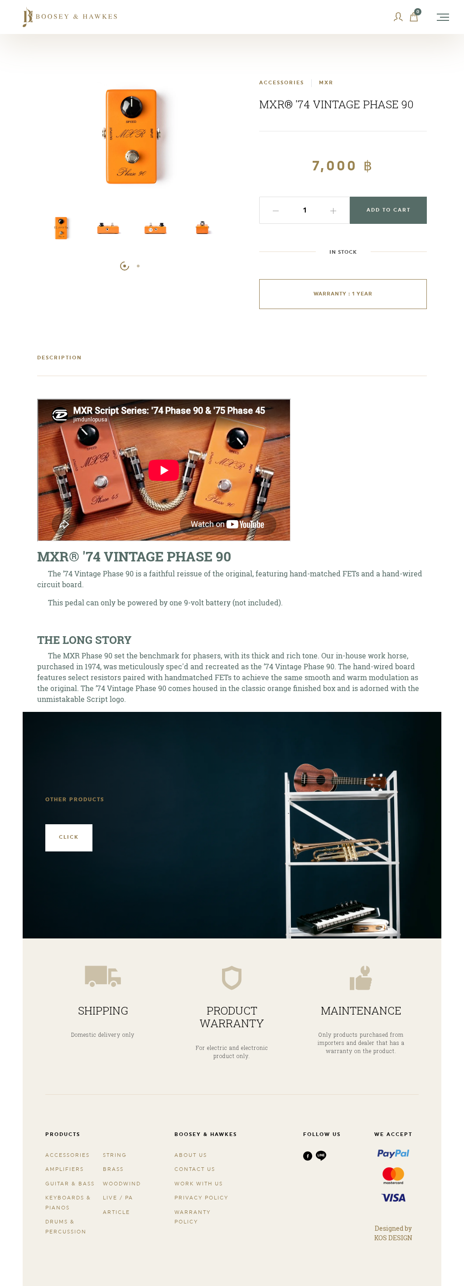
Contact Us (194, 1169)
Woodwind (122, 1184)
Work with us (198, 1184)
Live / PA (118, 1198)
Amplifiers (64, 1169)
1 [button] (124, 266)
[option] (60, 230)
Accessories (67, 1155)
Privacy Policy (201, 1198)
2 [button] (138, 266)
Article (116, 1212)
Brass (113, 1169)
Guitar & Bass (70, 1184)
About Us (190, 1155)
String (115, 1155)
